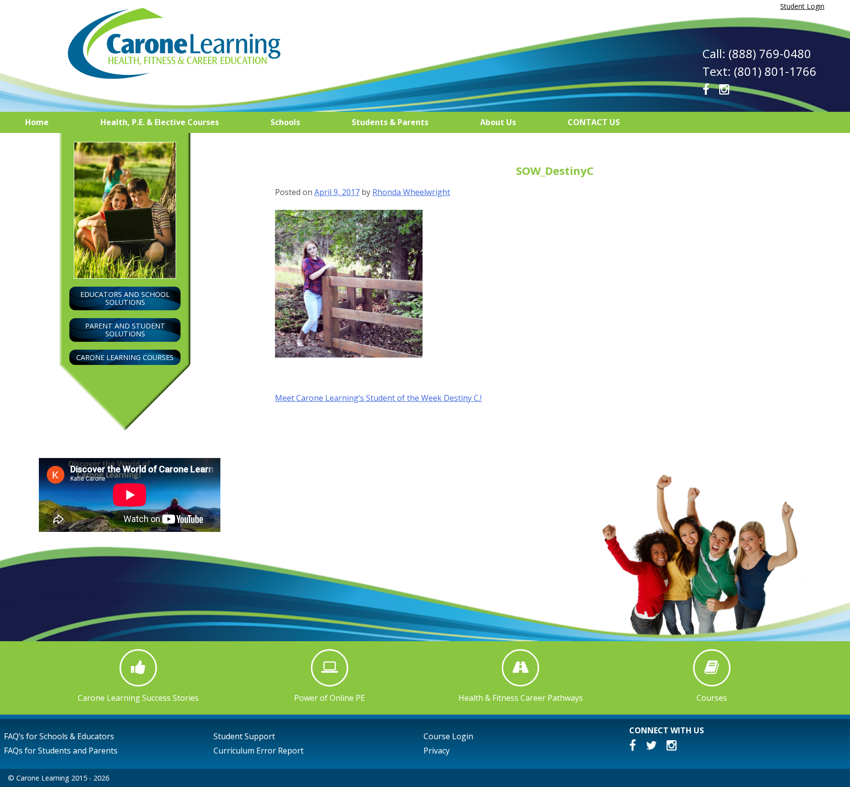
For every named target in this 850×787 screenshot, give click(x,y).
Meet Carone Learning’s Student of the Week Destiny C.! (378, 398)
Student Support (244, 736)
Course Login (448, 736)
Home (37, 122)
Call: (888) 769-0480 (756, 53)
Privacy (437, 750)
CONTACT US (594, 122)
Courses (712, 697)
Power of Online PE (329, 697)
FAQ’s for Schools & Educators (59, 736)
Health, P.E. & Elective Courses (159, 122)
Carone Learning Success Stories (138, 697)
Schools (285, 122)
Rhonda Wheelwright (411, 192)
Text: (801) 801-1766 (759, 71)
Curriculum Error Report (258, 750)
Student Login (802, 6)
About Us (498, 122)
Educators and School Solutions (125, 298)
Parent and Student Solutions (125, 329)
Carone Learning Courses (125, 357)
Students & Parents (390, 122)
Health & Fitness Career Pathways (520, 697)
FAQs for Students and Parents (61, 750)
